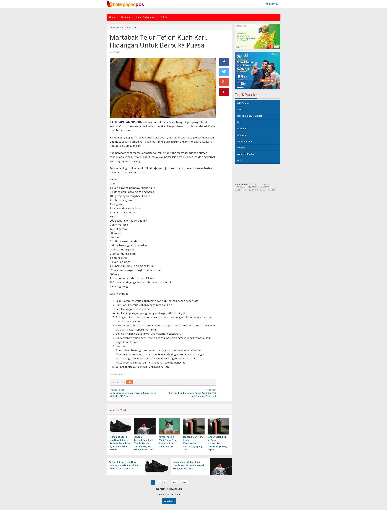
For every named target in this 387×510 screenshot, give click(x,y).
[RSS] (130, 382)
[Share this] (224, 62)
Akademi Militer (245, 154)
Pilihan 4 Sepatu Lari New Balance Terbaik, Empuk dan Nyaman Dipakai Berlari (120, 443)
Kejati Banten (244, 141)
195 (174, 482)
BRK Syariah (243, 103)
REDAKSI (264, 184)
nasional (241, 128)
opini (240, 160)
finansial (241, 134)
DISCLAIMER (240, 189)
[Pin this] (224, 92)
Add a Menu (272, 3)
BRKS (240, 109)
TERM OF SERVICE (257, 189)
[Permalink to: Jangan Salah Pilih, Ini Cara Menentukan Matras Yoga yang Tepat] (194, 426)
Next (183, 482)
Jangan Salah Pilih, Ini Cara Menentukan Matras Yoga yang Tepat (193, 443)
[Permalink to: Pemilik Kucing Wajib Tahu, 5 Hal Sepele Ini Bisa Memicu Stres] (169, 426)
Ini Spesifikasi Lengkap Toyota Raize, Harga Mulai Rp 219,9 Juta (133, 393)
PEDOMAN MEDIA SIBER (258, 187)
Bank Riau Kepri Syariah (250, 115)
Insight (241, 147)
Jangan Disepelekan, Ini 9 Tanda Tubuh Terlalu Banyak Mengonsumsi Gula (144, 443)
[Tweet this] (224, 72)
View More (169, 501)
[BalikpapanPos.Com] (126, 3)
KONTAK (271, 189)
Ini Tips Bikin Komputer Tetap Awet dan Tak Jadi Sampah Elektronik (192, 393)
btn (239, 122)
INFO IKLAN (240, 187)
